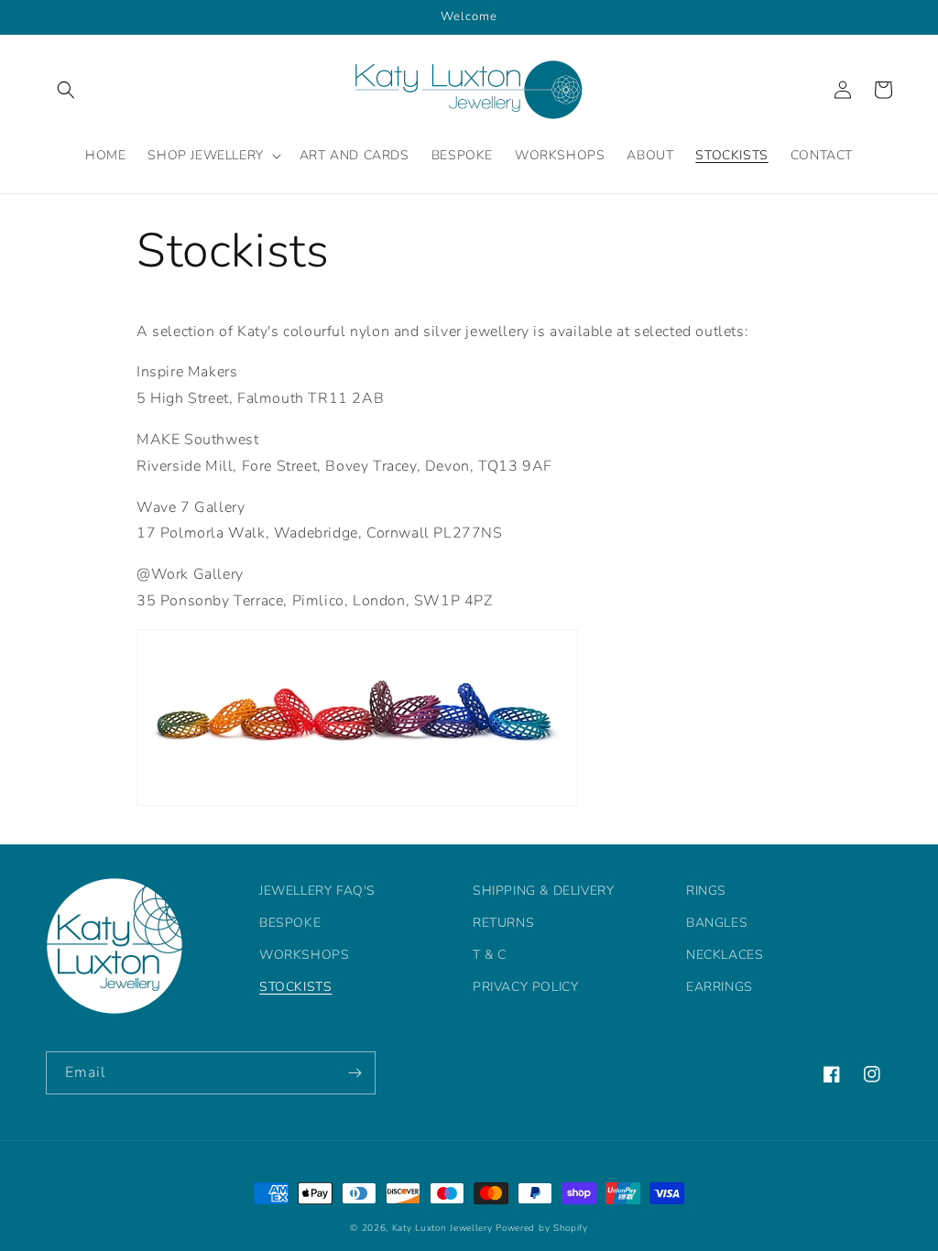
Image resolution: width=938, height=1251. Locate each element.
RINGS (706, 890)
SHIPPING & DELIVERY (543, 890)
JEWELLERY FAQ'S (317, 890)
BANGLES (716, 922)
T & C (490, 954)
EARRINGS (719, 986)
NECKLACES (724, 954)
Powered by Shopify (542, 1228)
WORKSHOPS (304, 954)
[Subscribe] (354, 1072)
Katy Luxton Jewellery (442, 1228)
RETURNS (503, 922)
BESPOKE (290, 922)
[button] (66, 90)
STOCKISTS (295, 986)
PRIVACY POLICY (525, 986)
